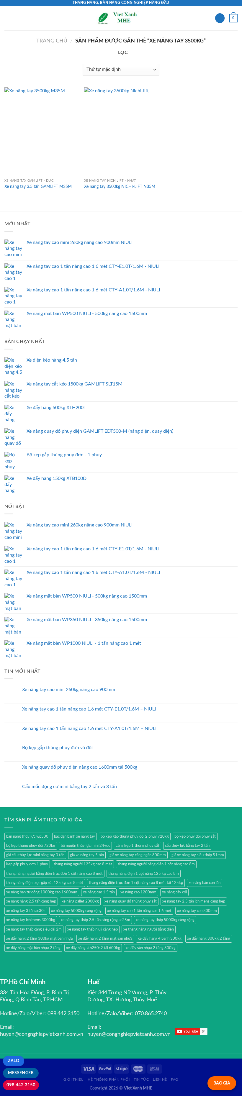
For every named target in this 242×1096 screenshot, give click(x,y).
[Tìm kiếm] (220, 18)
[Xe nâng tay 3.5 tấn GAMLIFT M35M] (41, 131)
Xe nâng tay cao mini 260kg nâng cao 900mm (68, 689)
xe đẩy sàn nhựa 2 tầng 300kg (151, 948)
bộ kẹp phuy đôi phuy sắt (195, 836)
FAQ (175, 1079)
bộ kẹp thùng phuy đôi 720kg (30, 845)
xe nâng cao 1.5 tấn (99, 892)
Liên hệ (160, 1079)
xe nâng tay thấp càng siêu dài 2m (34, 929)
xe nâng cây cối (174, 892)
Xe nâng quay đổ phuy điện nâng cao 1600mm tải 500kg (79, 767)
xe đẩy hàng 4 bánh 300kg (160, 938)
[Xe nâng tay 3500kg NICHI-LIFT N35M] (121, 131)
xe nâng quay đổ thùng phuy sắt (130, 901)
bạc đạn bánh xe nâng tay (74, 836)
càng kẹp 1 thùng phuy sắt (137, 845)
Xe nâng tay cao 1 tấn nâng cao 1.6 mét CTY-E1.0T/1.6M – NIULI (89, 709)
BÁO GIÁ (221, 1083)
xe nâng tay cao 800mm (197, 911)
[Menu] (8, 18)
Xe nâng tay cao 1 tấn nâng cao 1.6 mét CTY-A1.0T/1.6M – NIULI (89, 728)
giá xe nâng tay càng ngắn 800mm (137, 855)
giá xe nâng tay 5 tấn (87, 855)
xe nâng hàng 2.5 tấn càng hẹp (31, 901)
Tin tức (141, 1079)
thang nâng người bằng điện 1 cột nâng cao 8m (156, 864)
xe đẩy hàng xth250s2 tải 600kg (93, 948)
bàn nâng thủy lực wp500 (27, 836)
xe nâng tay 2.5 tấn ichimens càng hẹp (193, 901)
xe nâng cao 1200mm (138, 892)
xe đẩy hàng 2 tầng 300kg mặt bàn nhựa (39, 938)
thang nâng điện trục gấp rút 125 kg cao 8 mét (44, 883)
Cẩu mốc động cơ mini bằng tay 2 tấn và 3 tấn (69, 786)
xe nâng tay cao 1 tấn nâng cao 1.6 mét (139, 911)
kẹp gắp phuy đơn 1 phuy (27, 864)
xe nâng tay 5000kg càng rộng (76, 911)
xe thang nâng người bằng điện (148, 929)
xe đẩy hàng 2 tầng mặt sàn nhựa (105, 938)
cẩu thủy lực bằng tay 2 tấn (187, 845)
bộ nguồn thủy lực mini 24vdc (85, 845)
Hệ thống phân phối (109, 1079)
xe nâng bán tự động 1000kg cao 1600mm (41, 892)
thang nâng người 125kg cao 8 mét (83, 864)
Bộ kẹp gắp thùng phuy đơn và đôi (57, 747)
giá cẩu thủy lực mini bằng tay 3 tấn (35, 855)
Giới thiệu (73, 1079)
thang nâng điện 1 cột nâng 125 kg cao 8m (143, 873)
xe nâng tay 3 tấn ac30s (25, 911)
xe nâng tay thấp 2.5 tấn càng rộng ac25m (95, 920)
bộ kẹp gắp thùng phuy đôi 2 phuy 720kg (135, 836)
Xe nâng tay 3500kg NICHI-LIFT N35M (119, 186)
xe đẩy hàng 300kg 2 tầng (208, 938)
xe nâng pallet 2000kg (80, 901)
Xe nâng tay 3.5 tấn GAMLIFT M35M (38, 186)
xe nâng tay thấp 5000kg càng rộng (165, 920)
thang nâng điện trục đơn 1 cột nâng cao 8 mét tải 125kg (136, 883)
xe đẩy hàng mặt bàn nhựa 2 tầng (33, 948)
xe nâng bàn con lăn (204, 883)
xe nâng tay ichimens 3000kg (30, 920)
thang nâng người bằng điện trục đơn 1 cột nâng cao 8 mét (54, 873)
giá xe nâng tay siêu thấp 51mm (197, 855)
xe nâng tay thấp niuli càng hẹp (92, 929)
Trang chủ (51, 41)
